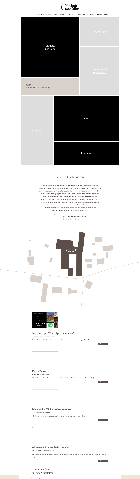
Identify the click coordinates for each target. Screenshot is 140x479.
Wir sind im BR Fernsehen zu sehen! (52, 409)
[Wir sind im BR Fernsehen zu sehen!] (45, 396)
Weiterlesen (102, 343)
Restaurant (47, 336)
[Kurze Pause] (45, 358)
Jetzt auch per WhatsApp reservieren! (53, 333)
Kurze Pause (39, 371)
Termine (53, 336)
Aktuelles (41, 336)
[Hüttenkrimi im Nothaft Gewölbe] (45, 434)
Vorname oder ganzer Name (39, 478)
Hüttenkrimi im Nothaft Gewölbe (50, 447)
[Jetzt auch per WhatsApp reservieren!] (45, 320)
